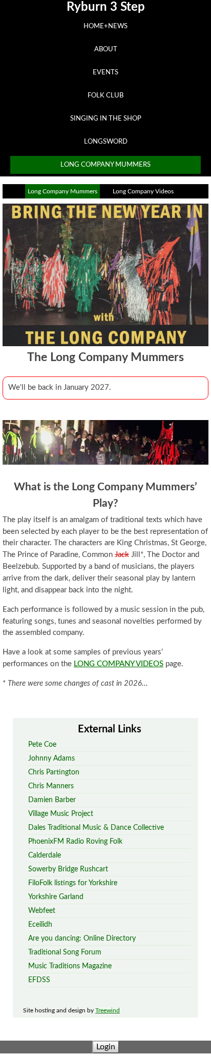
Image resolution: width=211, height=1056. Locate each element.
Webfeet (41, 910)
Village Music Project (60, 814)
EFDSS (39, 980)
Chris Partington (53, 772)
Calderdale (44, 855)
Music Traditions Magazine (70, 966)
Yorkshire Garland (55, 897)
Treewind (107, 1010)
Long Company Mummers (62, 191)
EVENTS (105, 72)
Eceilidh (40, 924)
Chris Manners (51, 786)
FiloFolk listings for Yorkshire (72, 883)
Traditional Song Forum (64, 952)
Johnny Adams (51, 758)
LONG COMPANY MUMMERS (105, 165)
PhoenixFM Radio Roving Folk (75, 841)
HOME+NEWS (105, 26)
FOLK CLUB (105, 95)
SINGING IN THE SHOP (105, 118)
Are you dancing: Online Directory (82, 938)
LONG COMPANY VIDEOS (118, 664)
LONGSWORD (106, 141)
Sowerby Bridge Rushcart (68, 869)
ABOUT (105, 49)
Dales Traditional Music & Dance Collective (96, 827)
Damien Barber (52, 800)
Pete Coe (42, 744)
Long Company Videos (143, 191)
